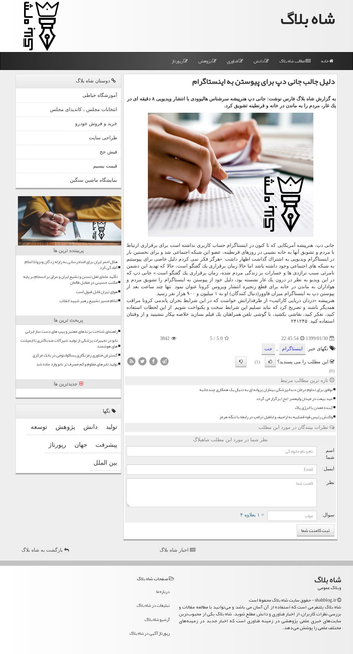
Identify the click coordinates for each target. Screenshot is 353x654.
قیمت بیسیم (105, 166)
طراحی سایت (103, 137)
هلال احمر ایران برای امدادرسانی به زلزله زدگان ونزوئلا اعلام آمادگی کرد (71, 265)
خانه (325, 61)
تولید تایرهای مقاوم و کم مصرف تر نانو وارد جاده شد (77, 364)
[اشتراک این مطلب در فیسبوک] (153, 361)
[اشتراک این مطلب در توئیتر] (142, 361)
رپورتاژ (177, 61)
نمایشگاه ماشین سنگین (93, 180)
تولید (111, 426)
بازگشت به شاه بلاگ (42, 550)
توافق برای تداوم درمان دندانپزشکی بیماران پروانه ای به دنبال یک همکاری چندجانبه (266, 390)
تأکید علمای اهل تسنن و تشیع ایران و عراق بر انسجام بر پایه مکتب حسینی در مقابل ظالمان (70, 279)
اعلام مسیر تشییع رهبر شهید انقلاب (88, 301)
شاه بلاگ (308, 18)
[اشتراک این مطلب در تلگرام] (164, 361)
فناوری (233, 61)
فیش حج (108, 151)
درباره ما (163, 591)
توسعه (39, 426)
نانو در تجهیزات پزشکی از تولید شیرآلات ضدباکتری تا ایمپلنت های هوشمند (69, 343)
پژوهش (205, 61)
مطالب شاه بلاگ (292, 61)
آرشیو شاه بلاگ (157, 619)
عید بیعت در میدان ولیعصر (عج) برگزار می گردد (294, 399)
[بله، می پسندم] (270, 361)
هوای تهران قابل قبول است (97, 292)
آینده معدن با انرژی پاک (314, 408)
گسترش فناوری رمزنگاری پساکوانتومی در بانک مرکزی (75, 355)
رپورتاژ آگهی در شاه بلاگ (149, 633)
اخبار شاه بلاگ (175, 550)
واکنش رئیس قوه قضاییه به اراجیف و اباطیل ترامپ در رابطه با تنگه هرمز (276, 417)
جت (268, 348)
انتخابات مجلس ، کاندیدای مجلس (83, 109)
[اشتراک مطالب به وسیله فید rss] (131, 361)
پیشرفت (106, 444)
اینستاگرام (292, 348)
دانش (258, 61)
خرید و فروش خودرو (96, 123)
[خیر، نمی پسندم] (240, 361)
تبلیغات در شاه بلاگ (153, 605)
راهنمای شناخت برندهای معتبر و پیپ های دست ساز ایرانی (71, 331)
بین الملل (105, 462)
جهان (80, 444)
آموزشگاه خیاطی (99, 95)
